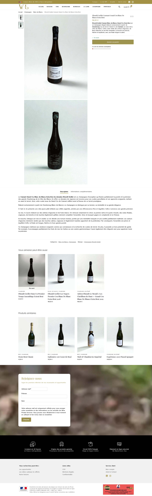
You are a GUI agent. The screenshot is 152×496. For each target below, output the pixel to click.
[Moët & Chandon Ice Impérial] (131, 16)
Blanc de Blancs (38, 12)
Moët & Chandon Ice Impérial (89, 357)
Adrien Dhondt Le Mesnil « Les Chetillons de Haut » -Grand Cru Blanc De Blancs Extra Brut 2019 (90, 296)
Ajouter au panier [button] (61, 305)
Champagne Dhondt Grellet (92, 242)
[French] (21, 2)
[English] (19, 2)
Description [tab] (64, 192)
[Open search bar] (119, 7)
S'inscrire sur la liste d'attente (32, 303)
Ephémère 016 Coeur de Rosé (60, 357)
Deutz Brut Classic (25, 357)
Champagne (27, 12)
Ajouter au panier (113, 42)
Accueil (20, 12)
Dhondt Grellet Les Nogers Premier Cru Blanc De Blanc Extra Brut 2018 (59, 296)
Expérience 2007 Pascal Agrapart (120, 357)
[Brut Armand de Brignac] (133, 16)
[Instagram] (133, 2)
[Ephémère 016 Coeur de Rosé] (61, 335)
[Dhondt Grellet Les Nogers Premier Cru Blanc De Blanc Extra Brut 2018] (61, 272)
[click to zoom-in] (56, 56)
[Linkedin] (129, 2)
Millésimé (87, 291)
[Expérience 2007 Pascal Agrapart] (120, 335)
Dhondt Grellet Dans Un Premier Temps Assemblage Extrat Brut (31, 295)
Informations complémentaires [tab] (81, 192)
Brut (19, 354)
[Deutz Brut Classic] (31, 335)
